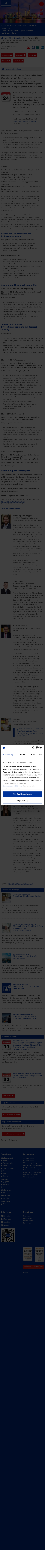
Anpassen (21, 801)
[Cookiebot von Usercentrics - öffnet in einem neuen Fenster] (32, 748)
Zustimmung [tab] (8, 754)
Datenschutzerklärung (12, 786)
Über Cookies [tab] (36, 754)
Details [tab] (22, 754)
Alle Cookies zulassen (22, 794)
